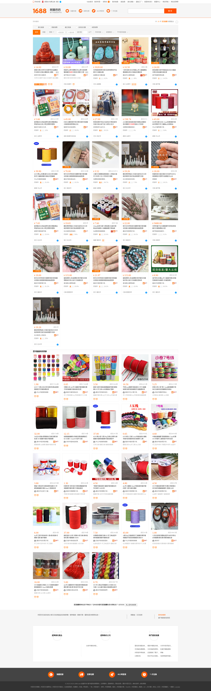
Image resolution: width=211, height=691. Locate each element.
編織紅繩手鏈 (135, 543)
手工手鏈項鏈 (68, 395)
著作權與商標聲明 (93, 684)
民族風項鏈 (156, 543)
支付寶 (149, 687)
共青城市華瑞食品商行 (142, 652)
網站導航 (143, 684)
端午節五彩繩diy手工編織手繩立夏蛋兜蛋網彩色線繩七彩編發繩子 (164, 279)
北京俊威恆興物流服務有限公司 (158, 649)
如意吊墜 (73, 78)
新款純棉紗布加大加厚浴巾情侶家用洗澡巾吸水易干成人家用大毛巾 (105, 123)
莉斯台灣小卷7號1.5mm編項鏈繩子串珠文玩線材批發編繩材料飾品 (164, 388)
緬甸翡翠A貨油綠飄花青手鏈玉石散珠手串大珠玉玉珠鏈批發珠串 (134, 279)
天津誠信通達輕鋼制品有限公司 (145, 649)
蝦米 (113, 687)
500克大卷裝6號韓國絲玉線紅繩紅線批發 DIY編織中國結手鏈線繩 (46, 438)
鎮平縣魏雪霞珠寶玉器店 (159, 75)
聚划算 (85, 687)
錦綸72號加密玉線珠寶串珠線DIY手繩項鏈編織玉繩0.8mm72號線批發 (45, 487)
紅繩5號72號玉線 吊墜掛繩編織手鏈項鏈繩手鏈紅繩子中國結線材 (75, 487)
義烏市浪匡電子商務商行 (43, 541)
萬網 (140, 687)
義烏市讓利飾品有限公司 (73, 392)
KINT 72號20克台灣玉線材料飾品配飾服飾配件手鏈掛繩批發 (46, 388)
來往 (154, 687)
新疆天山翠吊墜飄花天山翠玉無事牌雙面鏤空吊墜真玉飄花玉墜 (75, 71)
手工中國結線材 (128, 494)
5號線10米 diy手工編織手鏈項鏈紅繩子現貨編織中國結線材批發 (75, 388)
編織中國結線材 (138, 494)
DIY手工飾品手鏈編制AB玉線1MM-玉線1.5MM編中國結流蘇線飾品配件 (105, 586)
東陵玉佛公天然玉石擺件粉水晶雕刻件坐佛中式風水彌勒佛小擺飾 (46, 71)
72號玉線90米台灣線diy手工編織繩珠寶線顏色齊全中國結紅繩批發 (135, 71)
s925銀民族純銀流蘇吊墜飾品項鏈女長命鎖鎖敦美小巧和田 (134, 123)
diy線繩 (42, 445)
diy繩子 (154, 494)
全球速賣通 (68, 687)
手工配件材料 (156, 445)
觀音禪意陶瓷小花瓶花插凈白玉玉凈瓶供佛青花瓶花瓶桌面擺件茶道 (134, 175)
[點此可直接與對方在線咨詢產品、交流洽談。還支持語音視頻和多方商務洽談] (117, 84)
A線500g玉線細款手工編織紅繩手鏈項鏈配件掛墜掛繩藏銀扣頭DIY (134, 537)
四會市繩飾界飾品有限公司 (161, 392)
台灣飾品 (155, 395)
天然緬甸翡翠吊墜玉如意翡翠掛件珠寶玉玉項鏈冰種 (105, 71)
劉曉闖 (154, 179)
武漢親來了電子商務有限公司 (157, 652)
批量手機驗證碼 (165, 649)
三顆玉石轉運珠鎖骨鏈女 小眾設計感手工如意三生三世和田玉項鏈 (105, 175)
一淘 (90, 687)
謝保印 (157, 541)
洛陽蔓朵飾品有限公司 (73, 590)
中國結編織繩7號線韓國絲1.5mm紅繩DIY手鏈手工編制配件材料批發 (164, 438)
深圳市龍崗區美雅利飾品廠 (73, 442)
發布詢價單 (162, 615)
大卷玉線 (81, 543)
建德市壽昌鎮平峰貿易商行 (41, 231)
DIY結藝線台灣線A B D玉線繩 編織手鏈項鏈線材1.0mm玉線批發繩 (46, 586)
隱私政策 (118, 684)
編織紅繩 (73, 494)
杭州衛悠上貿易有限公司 (41, 335)
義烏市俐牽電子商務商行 (41, 283)
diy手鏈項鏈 (77, 395)
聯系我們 (136, 684)
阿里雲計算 (120, 687)
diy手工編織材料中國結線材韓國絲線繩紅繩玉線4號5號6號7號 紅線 (76, 586)
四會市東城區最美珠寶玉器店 (102, 541)
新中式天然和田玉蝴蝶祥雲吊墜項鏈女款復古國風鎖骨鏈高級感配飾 (75, 175)
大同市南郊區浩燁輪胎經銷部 (169, 646)
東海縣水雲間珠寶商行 (70, 283)
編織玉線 (102, 445)
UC (144, 687)
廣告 (57, 72)
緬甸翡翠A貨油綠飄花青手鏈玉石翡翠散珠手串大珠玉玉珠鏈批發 (75, 279)
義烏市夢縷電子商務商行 (73, 491)
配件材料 (43, 543)
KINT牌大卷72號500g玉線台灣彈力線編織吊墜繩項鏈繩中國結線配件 (105, 438)
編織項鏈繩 (109, 445)
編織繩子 (161, 494)
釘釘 (158, 687)
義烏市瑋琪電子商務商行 (161, 491)
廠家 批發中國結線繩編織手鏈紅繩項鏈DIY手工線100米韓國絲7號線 (105, 388)
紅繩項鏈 (163, 543)
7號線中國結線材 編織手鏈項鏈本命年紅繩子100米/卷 (104, 487)
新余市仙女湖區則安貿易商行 (157, 656)
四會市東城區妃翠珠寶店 (73, 541)
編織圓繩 (143, 395)
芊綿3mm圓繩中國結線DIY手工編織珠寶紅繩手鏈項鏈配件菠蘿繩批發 (134, 388)
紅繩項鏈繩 (170, 543)
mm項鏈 (166, 395)
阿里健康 (165, 687)
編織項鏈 (110, 494)
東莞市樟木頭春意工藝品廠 (41, 75)
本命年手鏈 (103, 494)
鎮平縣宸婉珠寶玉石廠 (159, 231)
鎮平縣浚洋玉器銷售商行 (70, 75)
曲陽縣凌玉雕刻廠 (99, 75)
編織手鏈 (96, 494)
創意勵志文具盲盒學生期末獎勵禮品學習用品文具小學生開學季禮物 (46, 123)
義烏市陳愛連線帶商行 (102, 590)
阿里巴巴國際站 (46, 687)
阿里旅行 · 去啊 (99, 687)
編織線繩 (37, 445)
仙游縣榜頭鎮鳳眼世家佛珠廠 (100, 231)
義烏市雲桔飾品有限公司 (70, 179)
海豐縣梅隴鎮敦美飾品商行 (129, 127)
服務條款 (111, 684)
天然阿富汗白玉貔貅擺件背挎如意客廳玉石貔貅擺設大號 (164, 227)
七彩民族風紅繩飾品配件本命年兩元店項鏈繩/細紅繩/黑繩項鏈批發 (164, 537)
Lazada (177, 687)
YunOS (128, 687)
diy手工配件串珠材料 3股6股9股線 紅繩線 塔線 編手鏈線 (46, 537)
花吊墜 (78, 78)
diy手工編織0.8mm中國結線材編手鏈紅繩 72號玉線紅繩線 (134, 487)
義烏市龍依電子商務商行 (132, 442)
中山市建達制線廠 (40, 179)
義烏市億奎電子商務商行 (129, 231)
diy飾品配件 (97, 543)
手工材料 (37, 543)
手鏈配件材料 (166, 445)
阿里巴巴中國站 (58, 687)
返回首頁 (121, 605)
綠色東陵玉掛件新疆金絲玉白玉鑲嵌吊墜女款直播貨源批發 (164, 71)
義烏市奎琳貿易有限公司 (102, 392)
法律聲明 (103, 684)
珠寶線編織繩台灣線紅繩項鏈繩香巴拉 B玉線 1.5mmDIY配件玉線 (75, 438)
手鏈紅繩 (67, 494)
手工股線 (50, 543)
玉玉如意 (139, 615)
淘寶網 (75, 687)
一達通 (171, 687)
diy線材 (48, 593)
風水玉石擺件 (47, 78)
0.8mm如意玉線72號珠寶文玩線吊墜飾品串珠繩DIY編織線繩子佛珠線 (104, 227)
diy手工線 (105, 395)
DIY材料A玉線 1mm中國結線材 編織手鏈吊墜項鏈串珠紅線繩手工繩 (134, 438)
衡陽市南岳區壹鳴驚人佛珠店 (70, 127)
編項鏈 (161, 395)
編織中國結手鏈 (51, 445)
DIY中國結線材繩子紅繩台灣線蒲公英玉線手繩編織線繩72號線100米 (164, 487)
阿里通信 (135, 687)
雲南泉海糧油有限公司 (142, 646)
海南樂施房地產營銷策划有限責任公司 (172, 656)
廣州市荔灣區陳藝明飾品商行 (43, 442)
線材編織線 (73, 543)
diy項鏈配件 (127, 543)
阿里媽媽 (108, 687)
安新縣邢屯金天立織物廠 (100, 127)
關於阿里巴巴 (127, 684)
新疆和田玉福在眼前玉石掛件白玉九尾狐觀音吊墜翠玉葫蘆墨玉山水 (164, 175)
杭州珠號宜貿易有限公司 (70, 231)
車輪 (161, 652)
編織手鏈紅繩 (97, 395)
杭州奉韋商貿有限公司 (129, 179)
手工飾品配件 (105, 543)
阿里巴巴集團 (35, 687)
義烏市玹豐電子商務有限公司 (159, 283)
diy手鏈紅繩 (113, 395)
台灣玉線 (96, 445)
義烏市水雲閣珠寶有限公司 (129, 75)
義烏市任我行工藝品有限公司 (43, 491)
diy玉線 (138, 445)
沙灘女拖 (138, 656)
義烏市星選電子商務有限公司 (102, 491)
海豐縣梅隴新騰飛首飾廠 (100, 179)
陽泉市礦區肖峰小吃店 (155, 646)
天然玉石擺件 (38, 78)
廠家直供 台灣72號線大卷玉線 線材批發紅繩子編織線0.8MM (76, 537)
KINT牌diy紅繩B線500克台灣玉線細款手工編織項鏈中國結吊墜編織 (45, 175)
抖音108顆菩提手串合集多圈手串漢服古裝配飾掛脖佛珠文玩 (76, 123)
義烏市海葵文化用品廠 (41, 127)
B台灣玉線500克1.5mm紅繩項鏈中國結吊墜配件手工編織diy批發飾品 (164, 123)
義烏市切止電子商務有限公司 (132, 392)
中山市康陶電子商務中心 (159, 127)
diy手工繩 (132, 445)
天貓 (80, 687)
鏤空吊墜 (67, 78)
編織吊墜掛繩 (80, 494)
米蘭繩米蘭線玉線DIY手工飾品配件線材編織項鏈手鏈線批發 (104, 537)
